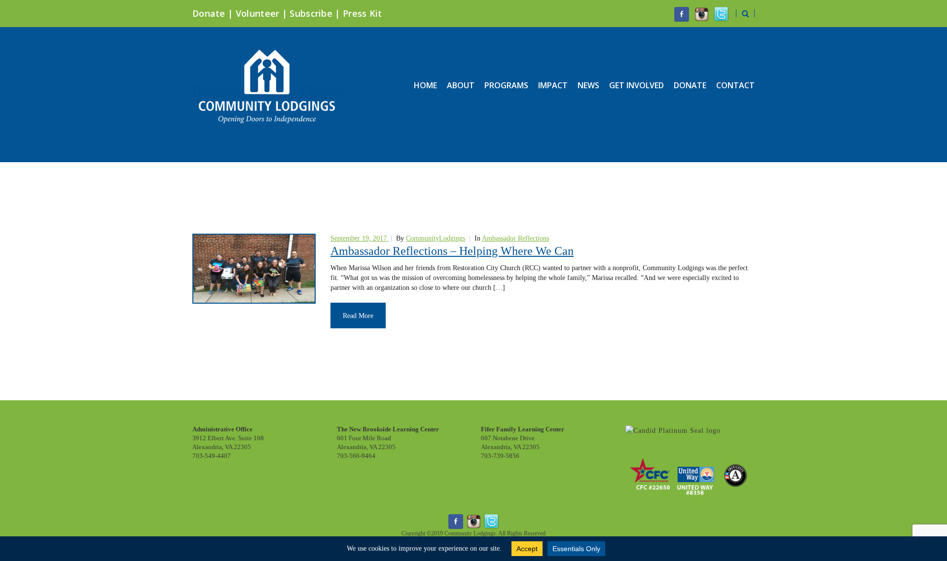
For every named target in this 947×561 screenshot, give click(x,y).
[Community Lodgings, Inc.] (673, 430)
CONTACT (735, 85)
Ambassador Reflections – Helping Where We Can (452, 251)
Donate (208, 13)
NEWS (588, 85)
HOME (425, 85)
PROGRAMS (506, 85)
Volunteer (258, 13)
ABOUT (460, 85)
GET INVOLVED (636, 85)
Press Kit (362, 13)
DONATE (690, 85)
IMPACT (553, 85)
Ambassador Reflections (515, 238)
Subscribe (311, 13)
